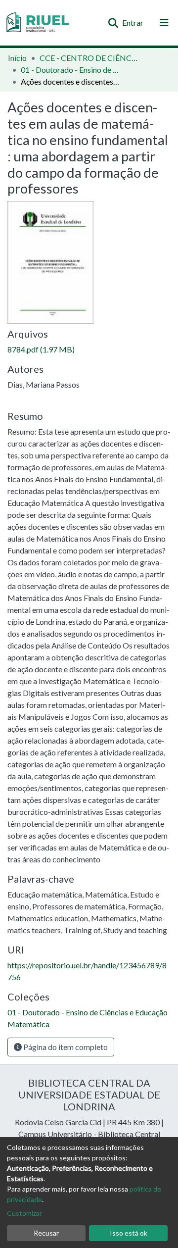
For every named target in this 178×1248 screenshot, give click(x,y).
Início (17, 57)
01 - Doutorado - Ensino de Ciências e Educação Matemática (70, 69)
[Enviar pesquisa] (113, 23)
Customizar (24, 1213)
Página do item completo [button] (65, 1046)
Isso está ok (128, 1233)
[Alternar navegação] (164, 23)
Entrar (133, 22)
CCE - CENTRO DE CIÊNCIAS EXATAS (89, 57)
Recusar (46, 1233)
